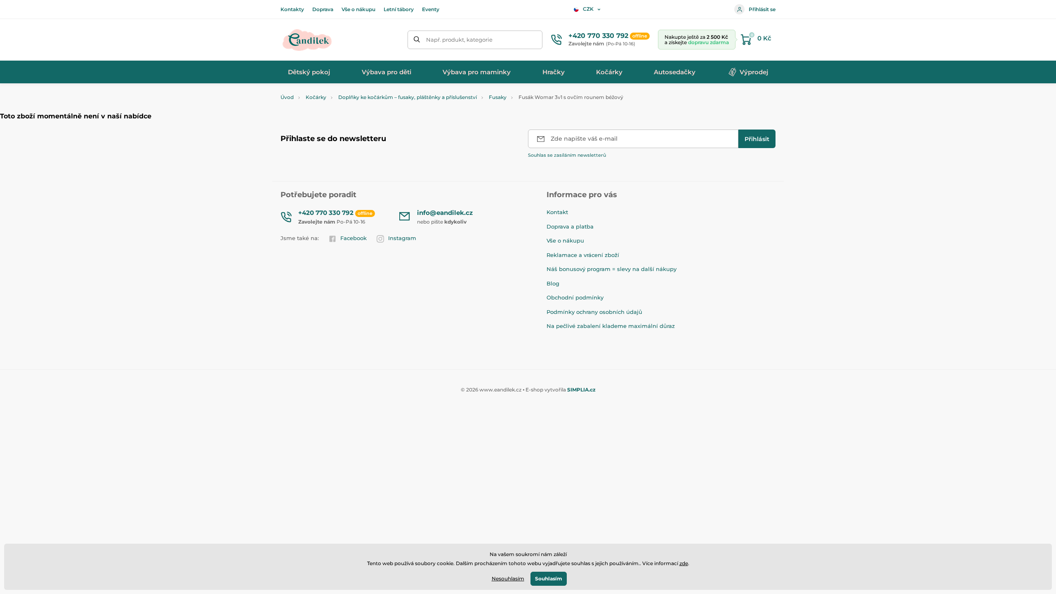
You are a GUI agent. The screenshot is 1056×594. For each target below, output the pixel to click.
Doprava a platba (570, 226)
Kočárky (316, 97)
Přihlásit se (762, 9)
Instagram (402, 238)
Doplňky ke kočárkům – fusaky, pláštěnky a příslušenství (407, 97)
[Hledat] (417, 40)
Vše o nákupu (358, 9)
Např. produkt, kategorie (459, 39)
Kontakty (292, 9)
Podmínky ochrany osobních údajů (594, 312)
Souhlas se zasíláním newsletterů (567, 155)
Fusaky (498, 97)
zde (683, 563)
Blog (553, 283)
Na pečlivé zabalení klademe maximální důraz (611, 326)
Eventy (430, 9)
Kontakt (557, 212)
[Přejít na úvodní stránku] (307, 39)
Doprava (322, 9)
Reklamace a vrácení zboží (583, 255)
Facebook (353, 238)
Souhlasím (548, 578)
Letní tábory (399, 9)
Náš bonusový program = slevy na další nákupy (611, 269)
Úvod (287, 97)
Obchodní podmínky (575, 297)
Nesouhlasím (508, 578)
